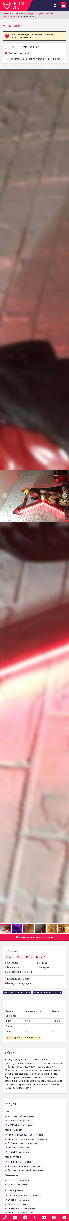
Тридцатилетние (44, 13)
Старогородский (11, 16)
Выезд (29, 13)
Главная (7, 13)
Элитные (18, 13)
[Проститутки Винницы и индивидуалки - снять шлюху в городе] (15, 5)
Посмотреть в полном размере (34, 937)
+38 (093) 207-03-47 (23, 47)
